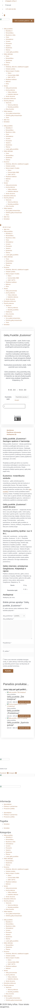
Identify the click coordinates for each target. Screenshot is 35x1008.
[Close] (31, 20)
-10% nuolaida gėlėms (21, 21)
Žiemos (8, 50)
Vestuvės (8, 102)
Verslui (6, 86)
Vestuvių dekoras (13, 105)
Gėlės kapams (8, 111)
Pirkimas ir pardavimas (10, 806)
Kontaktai (6, 121)
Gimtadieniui (9, 39)
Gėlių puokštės (8, 28)
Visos (7, 37)
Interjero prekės (10, 69)
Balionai (8, 81)
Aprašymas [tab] (10, 430)
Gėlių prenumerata (11, 88)
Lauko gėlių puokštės (12, 52)
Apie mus (6, 119)
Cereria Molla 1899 (13, 75)
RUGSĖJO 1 (9, 31)
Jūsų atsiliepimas (8, 619)
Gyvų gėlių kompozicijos (13, 113)
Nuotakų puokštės (13, 107)
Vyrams (8, 41)
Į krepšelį (8, 410)
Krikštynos (9, 312)
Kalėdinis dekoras (13, 94)
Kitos (7, 83)
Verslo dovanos (10, 96)
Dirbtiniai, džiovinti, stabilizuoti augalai (17, 66)
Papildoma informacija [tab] (14, 432)
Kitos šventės (10, 109)
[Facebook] (16, 419)
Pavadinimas (7, 643)
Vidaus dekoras (12, 92)
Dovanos (6, 64)
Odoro (9, 73)
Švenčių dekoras (9, 100)
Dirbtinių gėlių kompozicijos (14, 115)
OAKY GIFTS (11, 77)
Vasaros (8, 45)
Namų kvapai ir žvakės (12, 71)
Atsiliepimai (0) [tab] (11, 434)
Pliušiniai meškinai (11, 79)
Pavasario (9, 43)
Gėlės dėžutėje (8, 54)
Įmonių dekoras (10, 90)
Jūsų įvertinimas (8, 616)
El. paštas (6, 651)
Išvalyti (17, 400)
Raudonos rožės (10, 35)
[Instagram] (19, 419)
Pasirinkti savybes (24, 702)
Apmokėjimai (7, 804)
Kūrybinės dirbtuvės (10, 98)
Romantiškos (9, 33)
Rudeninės (9, 47)
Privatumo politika (9, 808)
